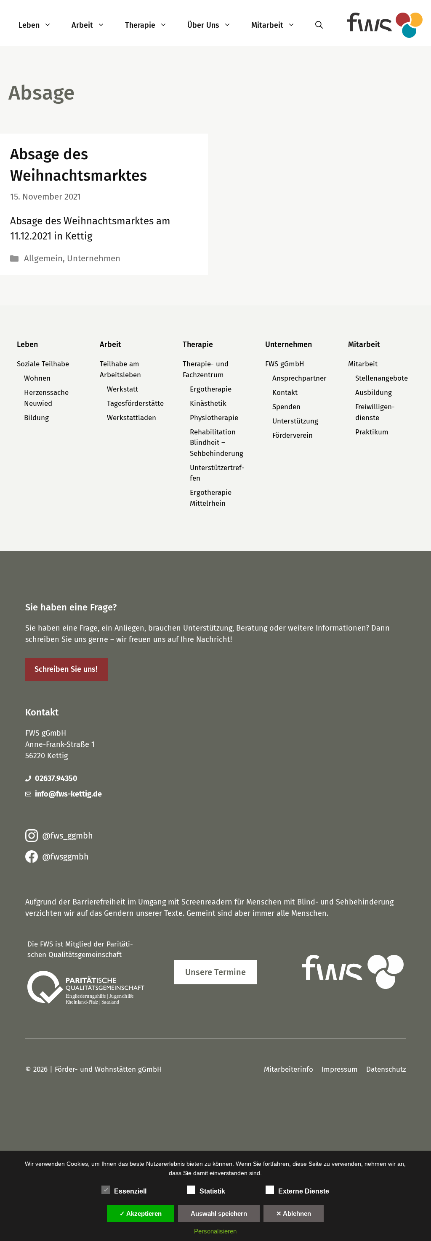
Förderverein (292, 435)
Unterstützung (295, 421)
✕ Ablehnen (293, 1213)
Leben (29, 25)
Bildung (36, 417)
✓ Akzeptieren (141, 1213)
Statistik (212, 1191)
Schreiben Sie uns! (66, 669)
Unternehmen (93, 258)
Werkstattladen (131, 417)
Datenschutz (386, 1069)
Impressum (340, 1069)
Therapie (140, 25)
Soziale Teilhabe (43, 364)
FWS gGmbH (284, 364)
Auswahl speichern (219, 1213)
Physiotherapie (214, 417)
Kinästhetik (208, 403)
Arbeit (82, 25)
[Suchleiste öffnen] (319, 25)
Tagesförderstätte (135, 403)
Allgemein (43, 258)
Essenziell (130, 1191)
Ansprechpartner (299, 378)
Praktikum (371, 432)
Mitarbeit (267, 25)
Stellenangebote (381, 378)
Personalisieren (215, 1231)
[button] (50, 25)
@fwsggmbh (65, 857)
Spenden (286, 406)
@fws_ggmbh (67, 836)
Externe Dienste (303, 1191)
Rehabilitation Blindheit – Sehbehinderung (216, 443)
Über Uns (203, 25)
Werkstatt (122, 389)
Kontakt (285, 392)
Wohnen (37, 378)
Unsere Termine (215, 972)
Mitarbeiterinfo (288, 1069)
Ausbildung (373, 392)
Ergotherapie (210, 389)
